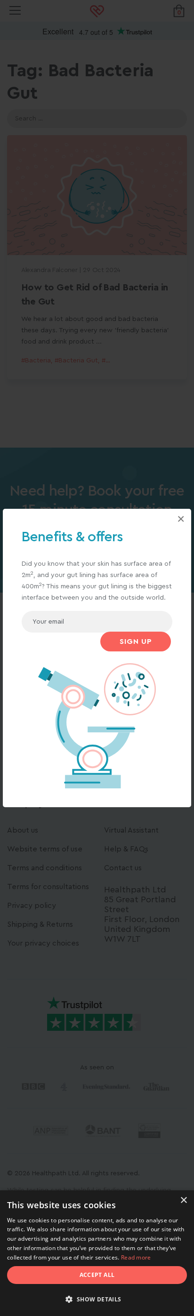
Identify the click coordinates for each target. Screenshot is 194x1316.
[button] (97, 1299)
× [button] (183, 1200)
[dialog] (97, 1253)
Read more (136, 1257)
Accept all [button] (97, 1275)
